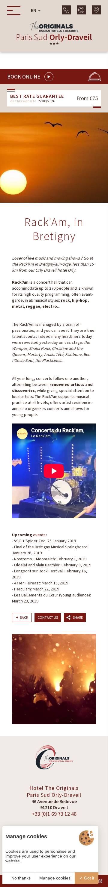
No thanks (20, 878)
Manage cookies (54, 878)
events (39, 534)
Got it (88, 878)
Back (24, 617)
